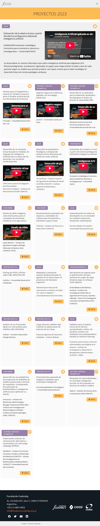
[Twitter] (15, 516)
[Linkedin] (27, 516)
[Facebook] (9, 516)
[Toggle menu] (97, 3)
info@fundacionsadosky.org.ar (22, 510)
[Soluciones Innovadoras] (7, 3)
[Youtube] (21, 516)
